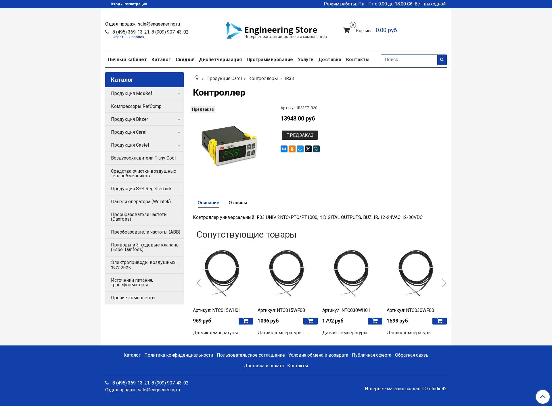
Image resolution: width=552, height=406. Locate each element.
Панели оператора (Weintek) (141, 201)
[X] (308, 148)
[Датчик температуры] (223, 274)
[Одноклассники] (292, 148)
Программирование (270, 59)
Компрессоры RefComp (136, 106)
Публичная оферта (371, 355)
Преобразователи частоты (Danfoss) (139, 217)
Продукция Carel (224, 78)
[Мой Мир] (300, 148)
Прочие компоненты (133, 297)
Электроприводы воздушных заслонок (143, 265)
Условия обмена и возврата (318, 355)
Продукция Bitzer (129, 119)
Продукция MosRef (131, 93)
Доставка (330, 59)
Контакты (358, 59)
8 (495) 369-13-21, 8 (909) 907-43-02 (150, 32)
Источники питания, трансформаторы (132, 282)
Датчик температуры (215, 332)
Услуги (306, 59)
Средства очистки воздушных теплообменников (143, 173)
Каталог (161, 59)
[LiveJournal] (316, 148)
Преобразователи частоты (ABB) (145, 232)
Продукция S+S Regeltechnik (141, 188)
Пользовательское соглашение (251, 355)
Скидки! (185, 59)
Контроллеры (263, 78)
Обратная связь (411, 355)
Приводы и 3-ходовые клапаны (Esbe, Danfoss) (145, 247)
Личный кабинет (127, 59)
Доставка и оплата (264, 365)
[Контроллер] (232, 145)
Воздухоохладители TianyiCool (143, 158)
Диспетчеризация (220, 59)
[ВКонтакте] (284, 148)
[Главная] (197, 78)
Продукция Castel (130, 145)
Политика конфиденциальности (178, 355)
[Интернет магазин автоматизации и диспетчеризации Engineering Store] (276, 29)
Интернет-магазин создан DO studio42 (406, 388)
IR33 (289, 78)
